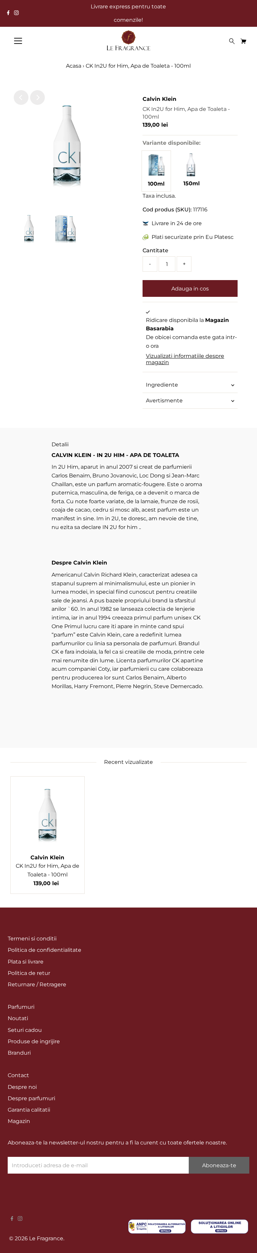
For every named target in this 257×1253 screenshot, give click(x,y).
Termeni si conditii (32, 938)
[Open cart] (243, 41)
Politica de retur (29, 973)
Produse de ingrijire (34, 1041)
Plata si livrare (26, 962)
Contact (18, 1075)
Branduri (19, 1053)
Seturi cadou (25, 1030)
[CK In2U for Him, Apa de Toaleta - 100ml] (156, 175)
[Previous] (21, 97)
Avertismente (164, 400)
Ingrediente (162, 385)
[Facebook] (8, 13)
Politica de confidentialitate (44, 950)
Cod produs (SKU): (167, 209)
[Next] (37, 97)
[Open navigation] (37, 40)
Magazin (19, 1121)
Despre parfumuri (31, 1098)
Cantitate (155, 250)
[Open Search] (232, 41)
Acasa (73, 66)
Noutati (18, 1018)
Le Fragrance (46, 1238)
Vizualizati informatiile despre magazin (185, 359)
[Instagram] (16, 13)
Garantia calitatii (29, 1110)
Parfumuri (21, 1007)
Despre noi (22, 1087)
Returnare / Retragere (37, 984)
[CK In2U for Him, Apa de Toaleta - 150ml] (191, 175)
